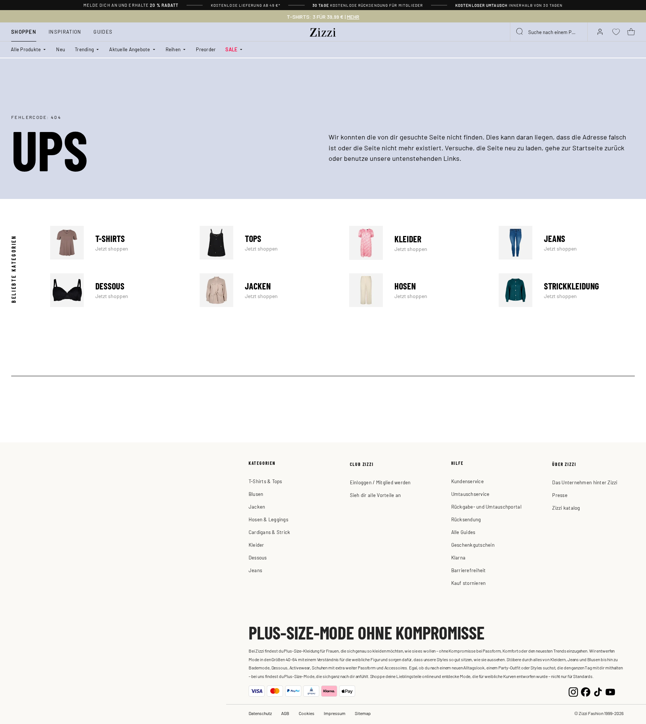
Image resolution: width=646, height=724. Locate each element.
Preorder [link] (206, 49)
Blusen (256, 494)
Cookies (306, 713)
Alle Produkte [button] (26, 49)
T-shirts (118, 243)
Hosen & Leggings (268, 519)
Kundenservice (467, 481)
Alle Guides (463, 532)
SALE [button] (231, 49)
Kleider (417, 243)
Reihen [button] (173, 49)
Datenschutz (260, 713)
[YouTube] (610, 691)
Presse (559, 495)
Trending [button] (84, 49)
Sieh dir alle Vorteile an (375, 495)
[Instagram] (573, 691)
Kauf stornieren (468, 583)
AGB (285, 713)
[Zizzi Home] (323, 31)
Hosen (417, 290)
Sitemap (363, 713)
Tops (268, 243)
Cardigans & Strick (269, 532)
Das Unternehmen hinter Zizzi (584, 482)
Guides (103, 31)
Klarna (458, 557)
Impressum (334, 713)
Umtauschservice (470, 494)
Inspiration (65, 31)
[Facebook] (585, 691)
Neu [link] (60, 49)
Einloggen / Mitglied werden (380, 482)
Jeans (567, 243)
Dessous (118, 290)
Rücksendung (466, 519)
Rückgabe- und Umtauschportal (486, 506)
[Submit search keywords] (520, 32)
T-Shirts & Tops (265, 481)
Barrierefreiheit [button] (468, 570)
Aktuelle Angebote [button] (129, 49)
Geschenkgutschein (473, 545)
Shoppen (23, 31)
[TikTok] (598, 691)
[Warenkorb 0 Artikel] (631, 31)
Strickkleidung (567, 290)
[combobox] (548, 31)
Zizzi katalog (566, 507)
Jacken (268, 290)
